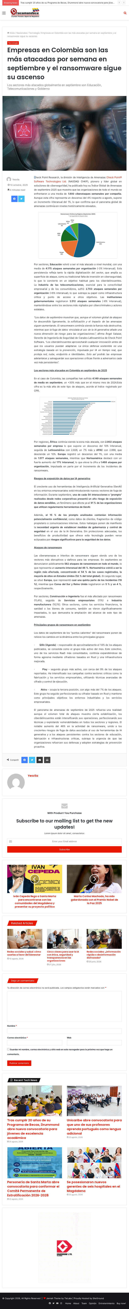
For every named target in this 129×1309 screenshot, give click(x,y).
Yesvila (15, 179)
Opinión (92, 1303)
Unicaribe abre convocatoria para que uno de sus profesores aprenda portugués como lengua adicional (94, 1127)
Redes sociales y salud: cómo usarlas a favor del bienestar (24, 953)
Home (68, 1303)
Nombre (12, 1026)
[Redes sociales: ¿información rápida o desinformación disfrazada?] (104, 939)
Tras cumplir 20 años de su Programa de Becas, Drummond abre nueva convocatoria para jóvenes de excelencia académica (33, 1129)
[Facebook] (14, 199)
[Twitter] (21, 199)
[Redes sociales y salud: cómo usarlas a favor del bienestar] (24, 939)
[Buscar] (125, 14)
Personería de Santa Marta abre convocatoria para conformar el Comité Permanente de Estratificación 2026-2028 (33, 1188)
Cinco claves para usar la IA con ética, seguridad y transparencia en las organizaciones (63, 956)
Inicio (12, 33)
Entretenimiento (107, 1303)
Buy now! (121, 1303)
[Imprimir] (47, 760)
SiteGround (98, 1298)
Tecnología (34, 33)
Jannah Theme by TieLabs (59, 1298)
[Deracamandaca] (25, 13)
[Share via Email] (39, 760)
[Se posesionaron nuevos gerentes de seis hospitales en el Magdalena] (94, 1162)
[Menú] (4, 14)
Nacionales (22, 33)
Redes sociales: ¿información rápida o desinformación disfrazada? (104, 954)
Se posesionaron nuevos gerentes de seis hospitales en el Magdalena (93, 1186)
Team (84, 1303)
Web (69, 1037)
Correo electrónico (17, 1037)
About (76, 1303)
